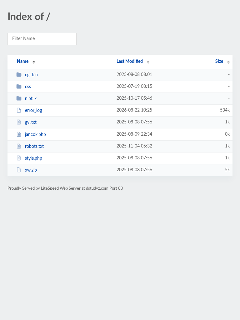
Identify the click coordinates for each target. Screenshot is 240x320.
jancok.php (35, 134)
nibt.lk (31, 99)
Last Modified (130, 61)
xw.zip (31, 170)
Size (219, 61)
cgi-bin (31, 75)
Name (22, 61)
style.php (33, 158)
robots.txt (34, 146)
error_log (33, 110)
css (28, 87)
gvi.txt (31, 122)
